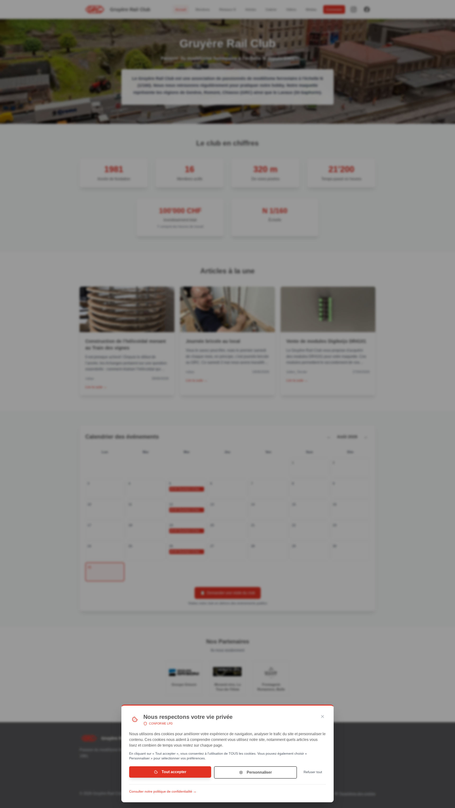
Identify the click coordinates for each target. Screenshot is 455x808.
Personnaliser (259, 772)
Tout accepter (174, 772)
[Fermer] (322, 716)
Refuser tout (313, 772)
